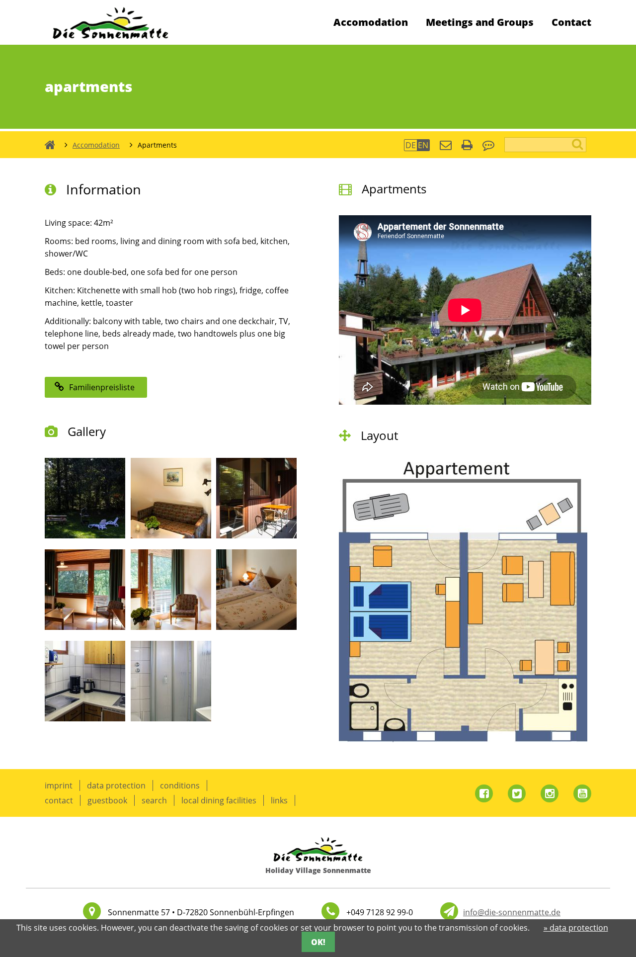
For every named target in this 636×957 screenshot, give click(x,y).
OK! (318, 942)
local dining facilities (218, 800)
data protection (116, 785)
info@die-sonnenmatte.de (511, 912)
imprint (59, 785)
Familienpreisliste (102, 387)
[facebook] (484, 793)
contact (59, 800)
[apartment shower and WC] (171, 718)
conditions (180, 785)
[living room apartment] (171, 626)
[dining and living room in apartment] (171, 535)
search (154, 800)
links (279, 800)
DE (410, 145)
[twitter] (517, 793)
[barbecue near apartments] (85, 535)
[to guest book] (488, 146)
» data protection (576, 927)
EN (423, 145)
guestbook (107, 800)
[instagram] (549, 793)
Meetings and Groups (480, 22)
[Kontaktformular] (449, 911)
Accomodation (370, 22)
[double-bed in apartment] (256, 626)
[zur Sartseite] (110, 41)
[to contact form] (446, 146)
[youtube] (582, 793)
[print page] (467, 146)
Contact (571, 22)
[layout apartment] (463, 739)
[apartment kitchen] (85, 718)
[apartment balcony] (256, 535)
